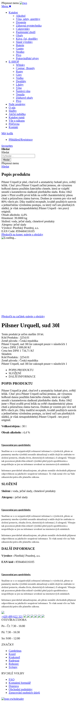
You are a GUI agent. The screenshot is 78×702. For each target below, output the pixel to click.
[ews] (23, 3)
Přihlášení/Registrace (21, 139)
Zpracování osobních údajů (24, 692)
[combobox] (18, 156)
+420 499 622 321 (12, 616)
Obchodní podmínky (20, 689)
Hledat (5, 166)
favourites (7, 145)
